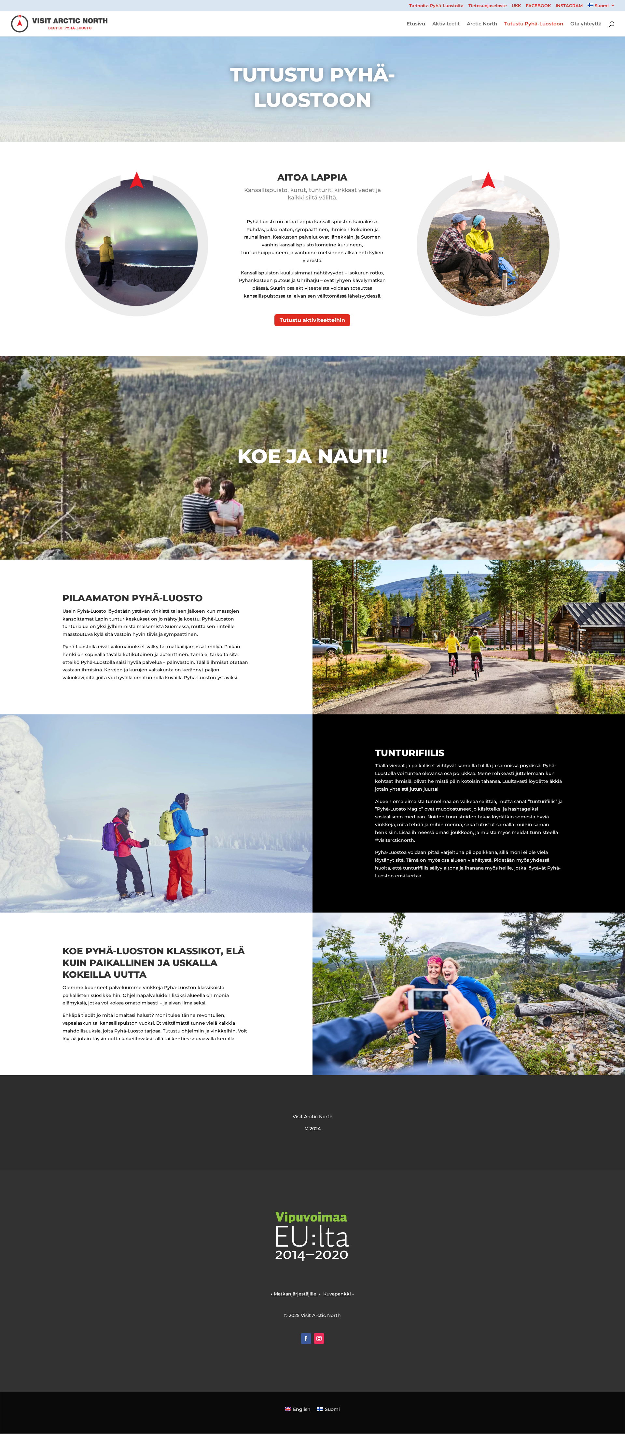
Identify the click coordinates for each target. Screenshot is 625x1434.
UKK (516, 6)
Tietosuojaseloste (487, 6)
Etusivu (416, 24)
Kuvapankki (337, 1294)
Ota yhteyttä (586, 24)
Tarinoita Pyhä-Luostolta (436, 6)
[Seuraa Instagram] (319, 1338)
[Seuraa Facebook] (306, 1338)
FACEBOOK (538, 6)
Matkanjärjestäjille (295, 1294)
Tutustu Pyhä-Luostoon (533, 24)
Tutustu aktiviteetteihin (312, 320)
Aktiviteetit (446, 24)
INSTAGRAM (569, 6)
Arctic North (482, 24)
